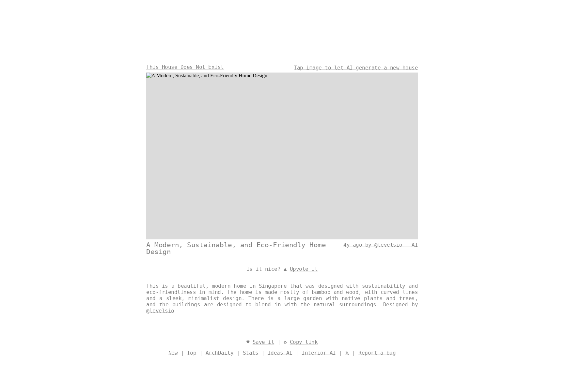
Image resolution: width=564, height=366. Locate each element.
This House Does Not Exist (185, 67)
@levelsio (160, 311)
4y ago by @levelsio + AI (380, 245)
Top (191, 353)
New (173, 353)
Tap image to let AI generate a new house (356, 68)
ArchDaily (220, 353)
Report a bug (377, 353)
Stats (250, 353)
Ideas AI (280, 353)
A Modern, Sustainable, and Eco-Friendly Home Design (236, 248)
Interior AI (319, 353)
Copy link (304, 342)
